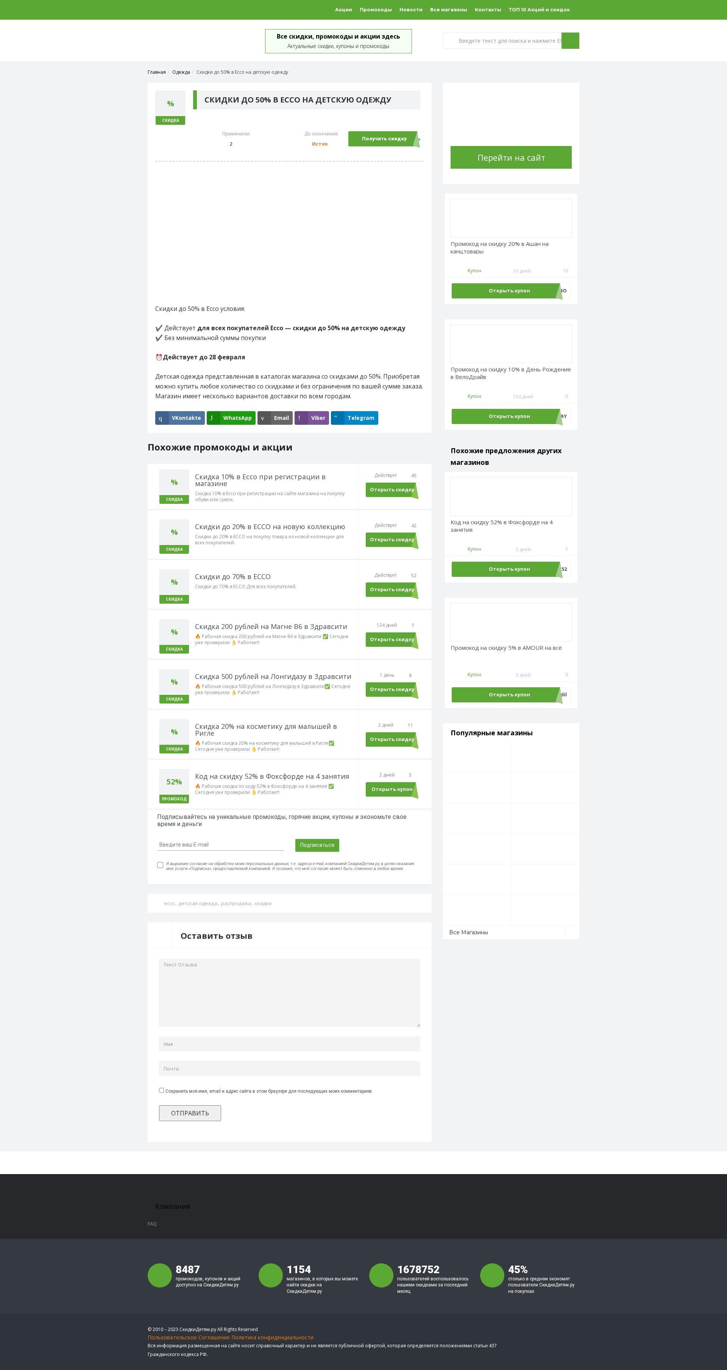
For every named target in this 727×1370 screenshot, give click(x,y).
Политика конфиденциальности (272, 1337)
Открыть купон (392, 789)
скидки (263, 903)
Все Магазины (468, 932)
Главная (157, 72)
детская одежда (197, 903)
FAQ (152, 1223)
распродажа (236, 903)
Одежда (181, 72)
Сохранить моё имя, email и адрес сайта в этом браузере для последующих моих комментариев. (269, 1091)
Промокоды (376, 9)
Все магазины (448, 9)
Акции (343, 9)
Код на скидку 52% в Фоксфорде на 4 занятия (502, 526)
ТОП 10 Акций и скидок (539, 9)
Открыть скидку (392, 489)
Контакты (488, 9)
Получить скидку (384, 138)
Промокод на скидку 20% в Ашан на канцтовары (500, 247)
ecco (169, 903)
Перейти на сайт (511, 157)
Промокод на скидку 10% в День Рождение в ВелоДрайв (511, 373)
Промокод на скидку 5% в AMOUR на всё (506, 647)
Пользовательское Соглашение (189, 1337)
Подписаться (317, 845)
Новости (411, 9)
